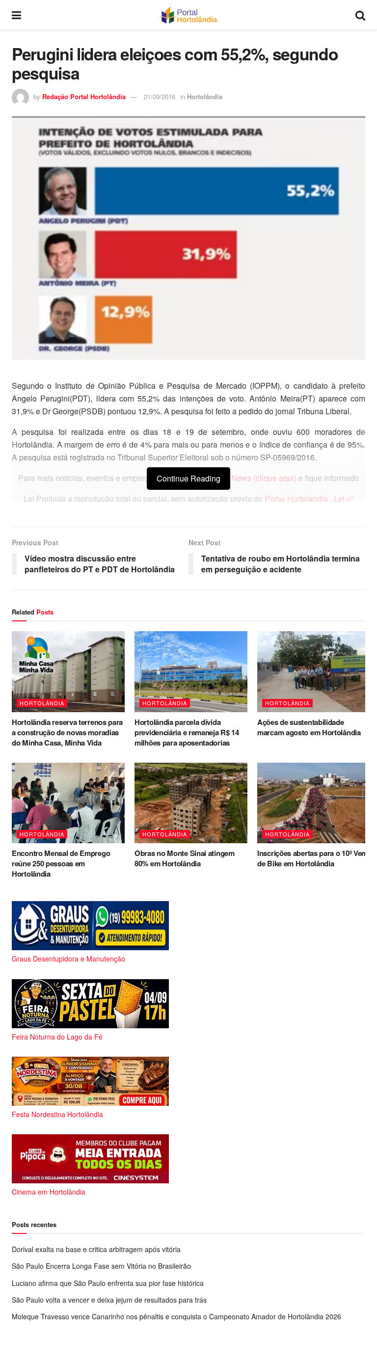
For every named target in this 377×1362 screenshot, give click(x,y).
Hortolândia (204, 96)
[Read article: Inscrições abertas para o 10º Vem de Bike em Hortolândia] (313, 803)
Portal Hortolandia (297, 498)
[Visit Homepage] (188, 15)
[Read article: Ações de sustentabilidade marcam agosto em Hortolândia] (313, 671)
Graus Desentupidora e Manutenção (68, 958)
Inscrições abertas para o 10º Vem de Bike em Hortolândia (312, 858)
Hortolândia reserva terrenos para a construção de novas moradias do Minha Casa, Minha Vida (67, 732)
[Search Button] (360, 14)
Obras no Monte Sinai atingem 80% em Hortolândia (185, 858)
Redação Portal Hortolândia (84, 96)
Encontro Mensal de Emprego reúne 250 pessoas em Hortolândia (61, 863)
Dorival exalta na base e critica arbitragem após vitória (96, 1249)
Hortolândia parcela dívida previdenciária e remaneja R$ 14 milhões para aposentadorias (187, 732)
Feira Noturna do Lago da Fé (57, 1037)
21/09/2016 (159, 96)
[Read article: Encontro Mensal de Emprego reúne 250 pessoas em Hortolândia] (68, 803)
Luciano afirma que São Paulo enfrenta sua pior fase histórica (108, 1283)
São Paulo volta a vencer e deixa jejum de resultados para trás (109, 1300)
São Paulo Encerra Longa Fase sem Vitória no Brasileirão (101, 1266)
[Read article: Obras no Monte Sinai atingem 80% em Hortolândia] (191, 803)
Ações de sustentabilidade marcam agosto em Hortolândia (309, 727)
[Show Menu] (16, 14)
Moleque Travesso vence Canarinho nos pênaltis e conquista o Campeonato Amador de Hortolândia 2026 (176, 1316)
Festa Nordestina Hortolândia (57, 1114)
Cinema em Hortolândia (48, 1192)
